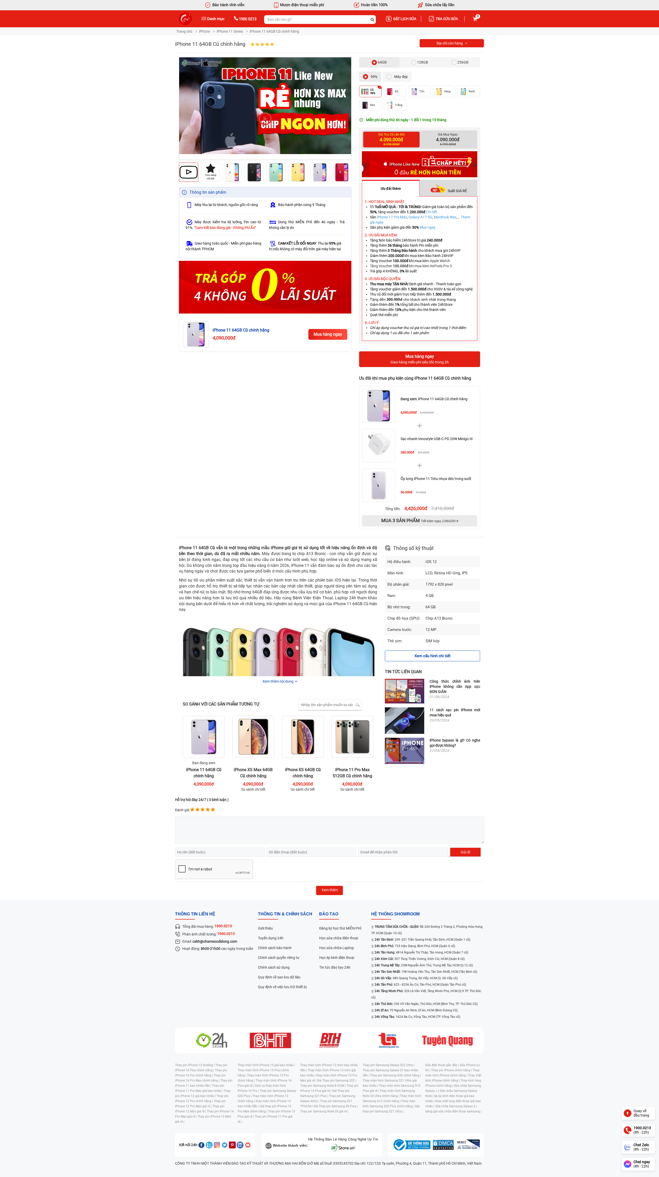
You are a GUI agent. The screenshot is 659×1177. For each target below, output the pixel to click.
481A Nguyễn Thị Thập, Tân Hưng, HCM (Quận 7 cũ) (421, 952)
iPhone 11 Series (230, 31)
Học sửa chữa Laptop (336, 948)
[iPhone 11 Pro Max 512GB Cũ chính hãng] (353, 740)
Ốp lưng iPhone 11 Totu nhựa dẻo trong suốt (436, 479)
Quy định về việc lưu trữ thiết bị (282, 987)
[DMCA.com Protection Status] (443, 1144)
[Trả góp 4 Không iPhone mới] (265, 287)
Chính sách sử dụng (274, 967)
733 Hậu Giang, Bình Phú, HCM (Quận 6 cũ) (415, 946)
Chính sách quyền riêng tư (278, 958)
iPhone (204, 31)
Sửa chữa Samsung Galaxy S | (456, 1106)
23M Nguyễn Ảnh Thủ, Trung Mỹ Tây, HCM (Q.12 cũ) (424, 965)
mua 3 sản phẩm (419, 520)
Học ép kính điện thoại (336, 958)
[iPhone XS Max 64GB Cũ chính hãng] (253, 740)
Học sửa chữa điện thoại (338, 938)
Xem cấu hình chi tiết (432, 656)
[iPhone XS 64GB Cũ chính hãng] (303, 740)
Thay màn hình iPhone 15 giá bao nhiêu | (266, 1065)
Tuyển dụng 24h (270, 938)
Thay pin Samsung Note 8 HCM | (323, 1085)
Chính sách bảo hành (275, 948)
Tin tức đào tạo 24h (334, 967)
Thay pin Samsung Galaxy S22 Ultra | (388, 1065)
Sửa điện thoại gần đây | (442, 1065)
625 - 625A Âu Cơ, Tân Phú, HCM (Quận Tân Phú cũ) (420, 984)
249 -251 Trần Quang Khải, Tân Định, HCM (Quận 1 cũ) (422, 939)
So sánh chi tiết (253, 789)
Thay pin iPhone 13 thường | (195, 1065)
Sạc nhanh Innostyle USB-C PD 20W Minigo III (437, 439)
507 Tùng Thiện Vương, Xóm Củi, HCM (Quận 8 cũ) (420, 959)
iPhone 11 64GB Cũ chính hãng (434, 399)
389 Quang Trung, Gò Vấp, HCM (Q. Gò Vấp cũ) (416, 978)
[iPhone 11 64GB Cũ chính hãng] (378, 405)
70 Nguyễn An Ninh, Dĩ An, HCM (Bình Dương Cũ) (416, 1010)
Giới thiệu (265, 928)
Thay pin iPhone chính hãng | (452, 1070)
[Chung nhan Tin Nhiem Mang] (468, 1144)
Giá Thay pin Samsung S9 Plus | (335, 1106)
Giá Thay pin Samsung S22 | (336, 1080)
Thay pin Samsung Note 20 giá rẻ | (324, 1111)
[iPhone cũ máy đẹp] (466, 164)
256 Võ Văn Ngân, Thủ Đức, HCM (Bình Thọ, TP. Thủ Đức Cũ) (426, 1004)
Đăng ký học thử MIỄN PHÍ (340, 928)
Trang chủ (184, 31)
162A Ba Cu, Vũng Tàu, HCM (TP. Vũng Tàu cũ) (417, 1017)
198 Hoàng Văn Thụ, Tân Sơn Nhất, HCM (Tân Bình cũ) (426, 972)
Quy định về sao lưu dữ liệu (279, 977)
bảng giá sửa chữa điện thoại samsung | (453, 1111)
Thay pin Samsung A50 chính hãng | (395, 1075)
